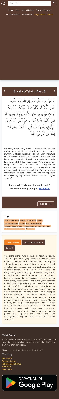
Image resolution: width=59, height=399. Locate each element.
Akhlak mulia (31, 220)
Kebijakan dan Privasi (11, 364)
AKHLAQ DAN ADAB (12, 220)
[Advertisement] (29, 48)
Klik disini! (44, 188)
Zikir (27, 223)
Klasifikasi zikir (36, 223)
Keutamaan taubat (11, 223)
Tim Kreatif (7, 358)
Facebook (6, 366)
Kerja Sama (40, 14)
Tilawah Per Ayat (43, 10)
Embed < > (45, 204)
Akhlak (22, 220)
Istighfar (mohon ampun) (13, 226)
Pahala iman (30, 229)
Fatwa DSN (27, 14)
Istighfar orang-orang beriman (34, 226)
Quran (10, 10)
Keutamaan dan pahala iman (15, 229)
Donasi (50, 14)
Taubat (39, 220)
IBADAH (22, 223)
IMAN (48, 226)
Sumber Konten (9, 361)
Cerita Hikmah (27, 10)
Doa (17, 10)
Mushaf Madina (13, 14)
